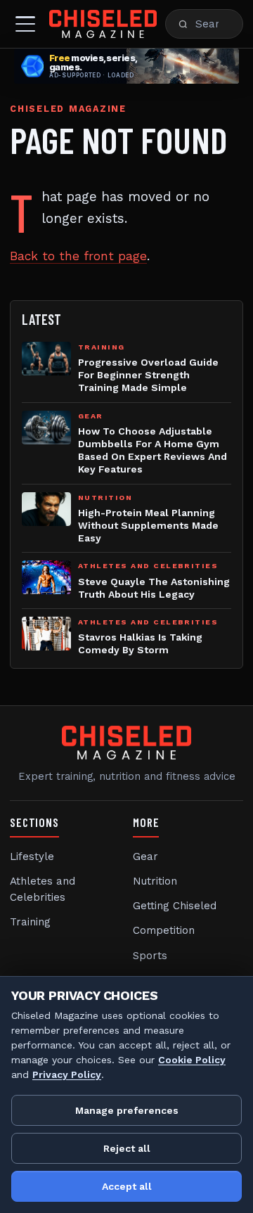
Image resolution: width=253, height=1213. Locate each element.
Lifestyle (32, 856)
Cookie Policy (192, 1059)
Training (30, 922)
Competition (164, 930)
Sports (150, 955)
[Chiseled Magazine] (103, 24)
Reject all (126, 1148)
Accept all (127, 1186)
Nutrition (155, 881)
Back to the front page (78, 256)
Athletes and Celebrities (42, 889)
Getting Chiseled (174, 905)
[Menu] (25, 24)
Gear (145, 856)
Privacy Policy (66, 1074)
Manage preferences (127, 1110)
